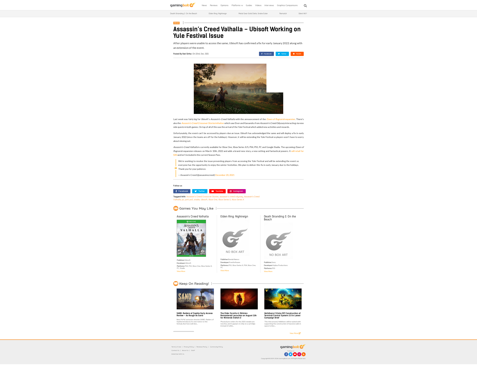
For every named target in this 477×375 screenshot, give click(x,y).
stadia (197, 199)
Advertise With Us (177, 354)
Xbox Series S (224, 199)
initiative (202, 123)
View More (181, 271)
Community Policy (216, 347)
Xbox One (212, 199)
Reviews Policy (202, 347)
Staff (193, 350)
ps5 (191, 199)
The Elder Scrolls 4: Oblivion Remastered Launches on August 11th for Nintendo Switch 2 (238, 315)
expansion (280, 119)
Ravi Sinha (186, 54)
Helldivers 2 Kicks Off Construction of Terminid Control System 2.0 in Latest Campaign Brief (282, 315)
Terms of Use (176, 347)
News (176, 23)
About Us (185, 350)
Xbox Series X (238, 199)
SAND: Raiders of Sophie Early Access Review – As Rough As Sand (195, 314)
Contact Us (175, 350)
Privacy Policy (189, 347)
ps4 (187, 199)
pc (183, 199)
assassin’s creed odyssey (231, 196)
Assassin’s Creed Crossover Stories (202, 196)
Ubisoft (204, 199)
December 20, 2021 (224, 175)
